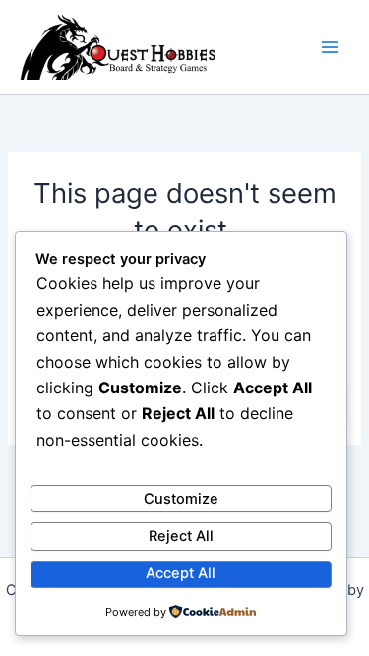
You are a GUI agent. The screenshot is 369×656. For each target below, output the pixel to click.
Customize (181, 498)
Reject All (181, 536)
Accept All (180, 573)
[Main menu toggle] (329, 47)
